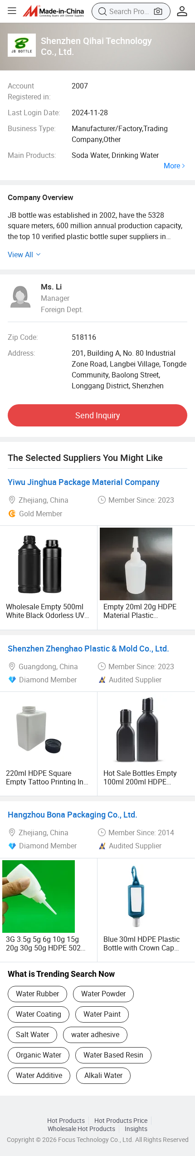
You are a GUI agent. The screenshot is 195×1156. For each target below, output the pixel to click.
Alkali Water (103, 1075)
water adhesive (95, 1034)
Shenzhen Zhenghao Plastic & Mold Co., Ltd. (88, 648)
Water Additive (39, 1075)
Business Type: (32, 128)
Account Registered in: (29, 91)
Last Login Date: (34, 113)
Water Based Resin (113, 1055)
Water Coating (38, 1014)
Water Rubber (37, 994)
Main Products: (32, 155)
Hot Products (66, 1121)
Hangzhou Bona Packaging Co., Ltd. (72, 814)
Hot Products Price (120, 1121)
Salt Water (32, 1034)
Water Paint (102, 1014)
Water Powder (103, 994)
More (172, 166)
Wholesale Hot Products (81, 1129)
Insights (136, 1129)
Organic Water (38, 1055)
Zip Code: (23, 337)
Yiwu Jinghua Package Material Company (84, 481)
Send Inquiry (97, 415)
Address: (21, 353)
